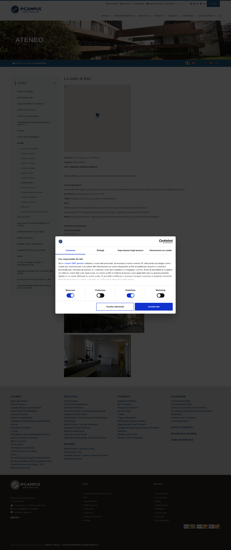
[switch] (100, 295)
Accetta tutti (153, 306)
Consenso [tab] (70, 250)
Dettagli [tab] (100, 250)
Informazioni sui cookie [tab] (161, 250)
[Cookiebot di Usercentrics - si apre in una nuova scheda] (161, 241)
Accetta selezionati (115, 306)
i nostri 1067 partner (74, 263)
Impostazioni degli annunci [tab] (130, 250)
